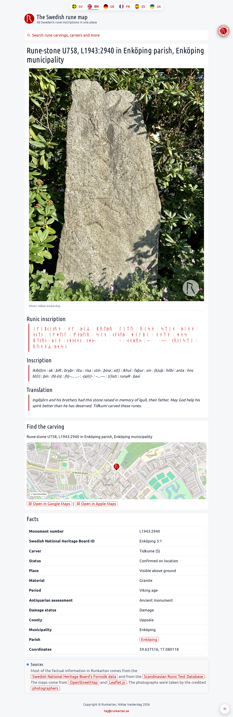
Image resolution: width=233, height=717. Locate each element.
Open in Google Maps (51, 503)
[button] (116, 467)
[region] (116, 470)
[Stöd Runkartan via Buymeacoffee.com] (223, 31)
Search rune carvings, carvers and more (66, 35)
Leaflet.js (117, 682)
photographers (45, 688)
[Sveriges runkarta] (29, 19)
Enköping (149, 639)
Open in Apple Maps (98, 503)
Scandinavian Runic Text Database (173, 676)
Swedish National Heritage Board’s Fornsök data (74, 676)
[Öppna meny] (225, 709)
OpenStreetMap (84, 682)
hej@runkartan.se (116, 711)
